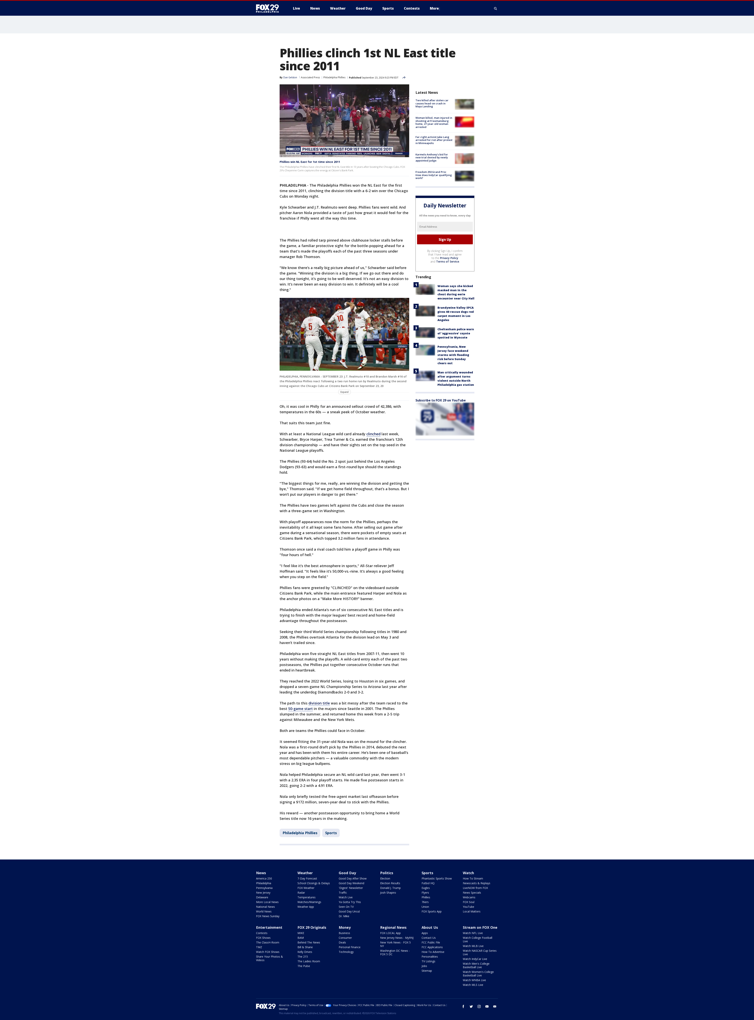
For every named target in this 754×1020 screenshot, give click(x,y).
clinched (373, 434)
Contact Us (429, 938)
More (434, 8)
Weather (305, 872)
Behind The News (308, 942)
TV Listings (428, 961)
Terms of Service (447, 261)
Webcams (469, 897)
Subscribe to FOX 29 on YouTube (440, 400)
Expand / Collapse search (495, 8)
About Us (430, 927)
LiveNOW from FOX (475, 888)
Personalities (430, 956)
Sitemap (427, 971)
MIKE (300, 933)
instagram (479, 1006)
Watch (468, 872)
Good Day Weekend (351, 883)
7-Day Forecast (307, 878)
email (495, 1006)
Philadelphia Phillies (334, 77)
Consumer (345, 938)
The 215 (302, 956)
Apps (425, 933)
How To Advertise (433, 952)
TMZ (259, 947)
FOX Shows (263, 938)
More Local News (267, 902)
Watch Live (346, 897)
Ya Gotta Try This (350, 902)
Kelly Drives (304, 952)
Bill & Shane (305, 947)
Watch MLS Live (473, 985)
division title (319, 703)
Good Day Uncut (349, 911)
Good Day (347, 872)
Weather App (305, 907)
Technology (346, 952)
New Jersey (263, 892)
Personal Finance (350, 947)
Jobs (424, 966)
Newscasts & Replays (476, 883)
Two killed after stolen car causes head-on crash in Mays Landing (431, 103)
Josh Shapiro (388, 892)
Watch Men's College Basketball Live (476, 965)
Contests (261, 933)
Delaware (262, 897)
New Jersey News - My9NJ (397, 938)
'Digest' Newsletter (351, 888)
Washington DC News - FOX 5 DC (395, 952)
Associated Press (310, 77)
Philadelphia (263, 883)
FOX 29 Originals (311, 927)
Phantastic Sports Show (437, 878)
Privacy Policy (449, 258)
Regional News (393, 927)
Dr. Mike (344, 916)
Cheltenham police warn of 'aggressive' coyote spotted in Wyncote (455, 333)
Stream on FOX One (480, 927)
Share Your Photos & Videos (269, 958)
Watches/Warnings (309, 902)
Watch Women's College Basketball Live (478, 973)
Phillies (426, 897)
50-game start (300, 708)
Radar (301, 892)
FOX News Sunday (267, 916)
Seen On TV (346, 907)
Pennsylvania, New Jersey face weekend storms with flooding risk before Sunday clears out (453, 355)
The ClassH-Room (267, 942)
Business (344, 933)
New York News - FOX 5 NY (395, 944)
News (261, 872)
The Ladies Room (308, 961)
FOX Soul (468, 902)
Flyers (425, 892)
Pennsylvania (264, 888)
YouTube (468, 907)
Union (425, 907)
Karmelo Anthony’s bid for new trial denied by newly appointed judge (431, 157)
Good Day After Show (353, 878)
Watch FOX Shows (267, 952)
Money (345, 927)
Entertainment (269, 927)
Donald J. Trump (390, 888)
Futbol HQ (428, 883)
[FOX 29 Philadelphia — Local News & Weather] (269, 8)
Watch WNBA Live (474, 980)
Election (385, 878)
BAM (300, 938)
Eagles (426, 888)
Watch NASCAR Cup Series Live (480, 952)
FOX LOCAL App (390, 933)
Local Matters (471, 911)
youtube (487, 1006)
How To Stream (473, 878)
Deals (342, 942)
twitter (471, 1006)
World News (264, 911)
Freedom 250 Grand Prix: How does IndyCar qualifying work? (433, 175)
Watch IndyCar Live (475, 959)
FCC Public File (431, 942)
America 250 (264, 878)
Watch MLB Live (473, 946)
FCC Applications (432, 947)
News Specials (472, 892)
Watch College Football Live (477, 939)
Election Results (390, 883)
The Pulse (303, 966)
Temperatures (306, 897)
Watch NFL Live (473, 933)
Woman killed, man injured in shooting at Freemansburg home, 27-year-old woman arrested (433, 122)
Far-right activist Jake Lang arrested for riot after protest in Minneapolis (433, 140)
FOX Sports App (432, 911)
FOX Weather (305, 888)
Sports (331, 832)
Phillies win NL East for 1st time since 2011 (310, 162)
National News (265, 907)
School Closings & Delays (313, 883)
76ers (425, 902)
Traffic (343, 892)
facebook (463, 1006)
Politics (386, 872)
